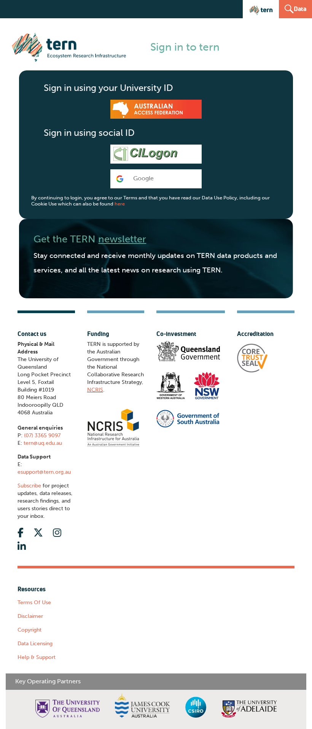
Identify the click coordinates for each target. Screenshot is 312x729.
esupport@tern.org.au (44, 472)
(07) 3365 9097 (42, 435)
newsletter (122, 239)
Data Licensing (35, 643)
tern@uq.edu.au (43, 443)
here (120, 204)
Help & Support (37, 657)
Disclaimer (30, 616)
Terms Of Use (34, 602)
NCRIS (95, 390)
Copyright (29, 630)
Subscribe (29, 485)
